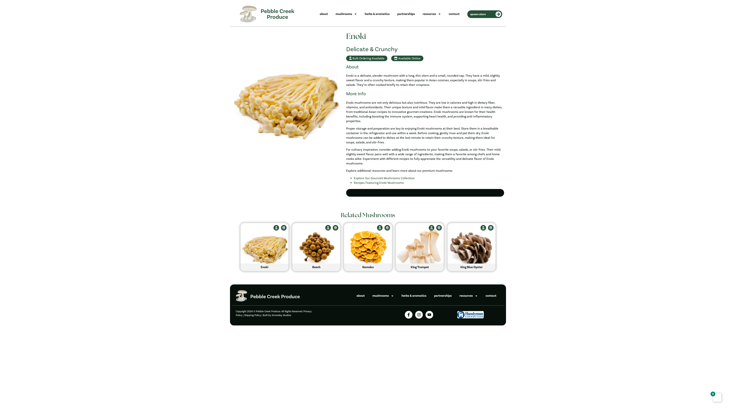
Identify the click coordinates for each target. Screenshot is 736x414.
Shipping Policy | (253, 315)
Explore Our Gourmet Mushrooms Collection (384, 178)
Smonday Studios (281, 315)
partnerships (406, 14)
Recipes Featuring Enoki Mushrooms (379, 183)
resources (429, 14)
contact (454, 14)
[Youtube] (429, 315)
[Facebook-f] (408, 315)
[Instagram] (419, 315)
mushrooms (344, 14)
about (324, 14)
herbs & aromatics (377, 14)
